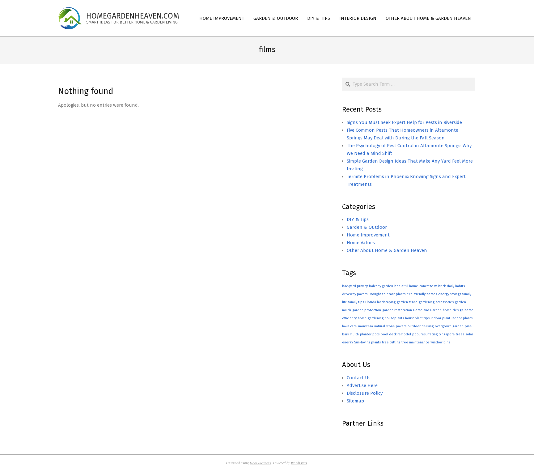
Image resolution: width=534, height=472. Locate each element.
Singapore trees (451, 334)
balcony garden (381, 286)
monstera (365, 326)
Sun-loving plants (367, 342)
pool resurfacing (425, 334)
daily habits (456, 286)
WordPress (299, 462)
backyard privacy (355, 286)
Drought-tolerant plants (387, 294)
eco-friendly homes (422, 294)
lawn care (349, 326)
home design (453, 310)
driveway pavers (354, 294)
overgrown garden (449, 326)
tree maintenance (415, 342)
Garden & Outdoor (367, 227)
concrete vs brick (432, 286)
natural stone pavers (390, 326)
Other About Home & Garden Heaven (387, 250)
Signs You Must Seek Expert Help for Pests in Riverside (404, 122)
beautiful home (406, 286)
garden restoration (397, 310)
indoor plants (462, 318)
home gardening (371, 318)
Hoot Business (260, 462)
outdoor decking (421, 326)
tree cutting (391, 342)
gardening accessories (436, 302)
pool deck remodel (396, 334)
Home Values (361, 242)
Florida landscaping (380, 302)
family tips (356, 302)
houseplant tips (417, 318)
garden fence (407, 302)
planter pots (369, 334)
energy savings (449, 294)
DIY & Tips (358, 219)
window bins (440, 342)
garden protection (366, 310)
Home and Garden (427, 310)
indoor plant (440, 318)
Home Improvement (368, 235)
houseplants (394, 318)
